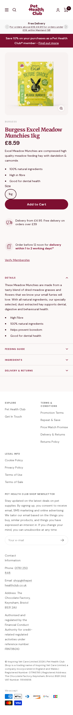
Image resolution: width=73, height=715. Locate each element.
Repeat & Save (50, 420)
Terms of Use (13, 475)
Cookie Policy (14, 460)
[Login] (58, 10)
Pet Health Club (15, 409)
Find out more (49, 43)
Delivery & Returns (19, 370)
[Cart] (66, 10)
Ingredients (13, 360)
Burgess (11, 121)
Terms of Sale (14, 482)
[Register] (62, 540)
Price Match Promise (54, 427)
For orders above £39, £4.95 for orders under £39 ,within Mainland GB (36, 28)
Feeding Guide (15, 349)
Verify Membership (17, 260)
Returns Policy (50, 442)
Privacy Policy (14, 467)
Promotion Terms (52, 412)
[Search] (14, 10)
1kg (11, 194)
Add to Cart (36, 204)
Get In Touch (13, 416)
